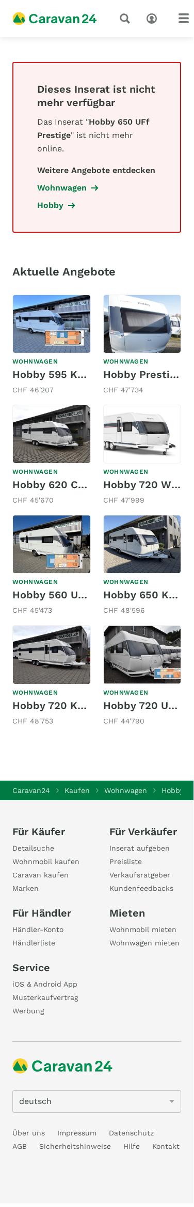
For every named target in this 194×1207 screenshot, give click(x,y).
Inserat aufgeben (139, 848)
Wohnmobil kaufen (45, 861)
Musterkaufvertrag (45, 997)
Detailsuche (33, 848)
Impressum (76, 1133)
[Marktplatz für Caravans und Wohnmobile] (54, 18)
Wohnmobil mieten (142, 929)
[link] (51, 345)
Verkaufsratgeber (139, 875)
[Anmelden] (154, 17)
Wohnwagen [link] (62, 188)
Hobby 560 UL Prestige (71, 595)
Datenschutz (131, 1133)
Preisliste (125, 861)
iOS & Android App (44, 984)
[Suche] (127, 18)
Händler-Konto (37, 929)
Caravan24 (31, 790)
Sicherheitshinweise (75, 1146)
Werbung (28, 1011)
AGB (19, 1146)
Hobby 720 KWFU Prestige (79, 705)
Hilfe (131, 1146)
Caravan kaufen (40, 875)
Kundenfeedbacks (141, 888)
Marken (25, 888)
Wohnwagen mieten (144, 943)
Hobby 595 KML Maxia (68, 374)
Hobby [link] (50, 205)
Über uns (28, 1133)
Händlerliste (33, 943)
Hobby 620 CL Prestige (71, 484)
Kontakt (166, 1146)
